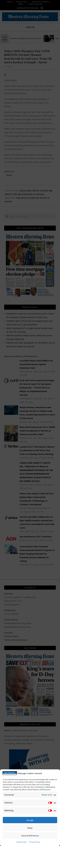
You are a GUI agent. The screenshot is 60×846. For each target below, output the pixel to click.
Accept (30, 820)
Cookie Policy (21, 842)
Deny (30, 827)
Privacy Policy (34, 842)
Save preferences (30, 835)
